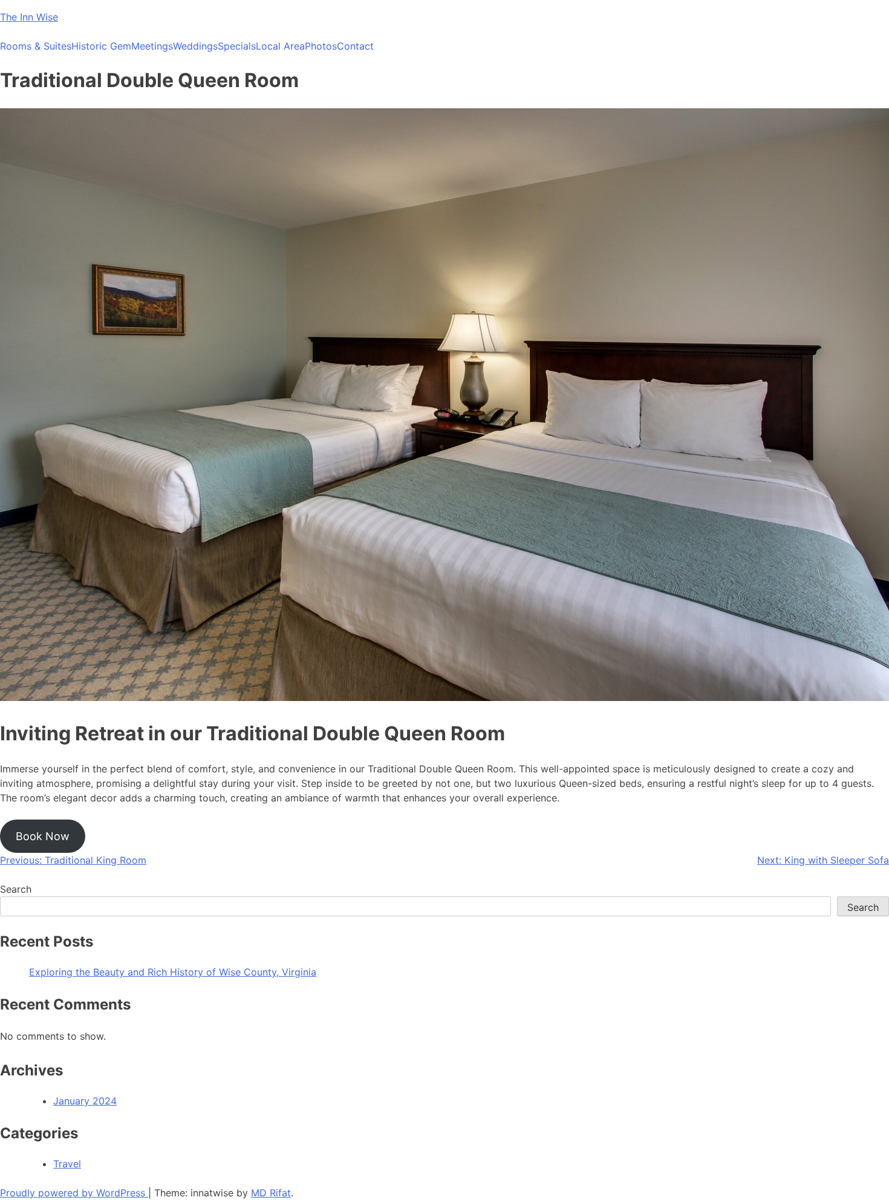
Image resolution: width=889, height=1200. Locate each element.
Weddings (195, 46)
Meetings (152, 46)
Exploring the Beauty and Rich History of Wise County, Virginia (172, 972)
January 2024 (85, 1101)
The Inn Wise (29, 17)
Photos (321, 46)
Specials (237, 46)
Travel (67, 1164)
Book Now (43, 836)
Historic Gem (101, 46)
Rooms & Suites (35, 46)
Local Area (280, 46)
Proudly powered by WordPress (74, 1193)
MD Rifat (271, 1193)
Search (15, 889)
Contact (355, 46)
